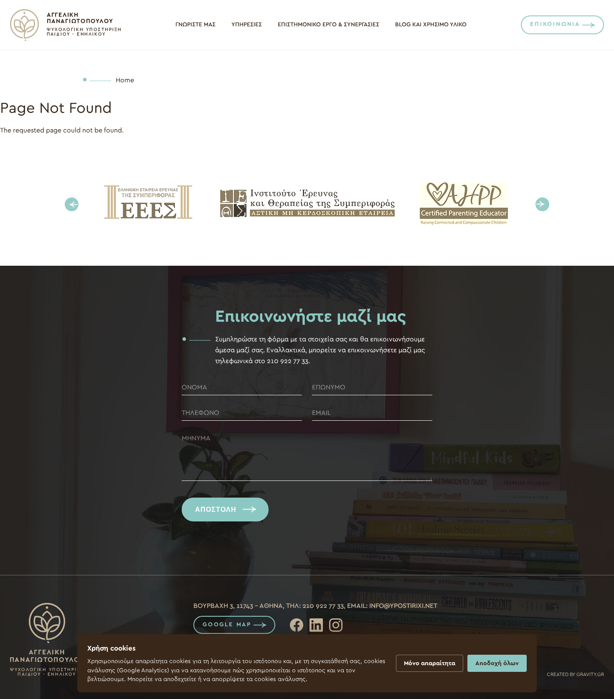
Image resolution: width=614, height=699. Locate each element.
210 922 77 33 (323, 605)
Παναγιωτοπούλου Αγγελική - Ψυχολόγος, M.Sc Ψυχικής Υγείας (65, 25)
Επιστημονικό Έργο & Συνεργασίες (328, 25)
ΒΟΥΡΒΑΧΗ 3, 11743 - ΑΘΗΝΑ (238, 605)
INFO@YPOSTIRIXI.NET (403, 605)
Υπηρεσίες (246, 25)
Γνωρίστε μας (195, 25)
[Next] (542, 204)
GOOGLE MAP (227, 625)
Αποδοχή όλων (497, 663)
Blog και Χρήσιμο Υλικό (431, 25)
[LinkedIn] (316, 625)
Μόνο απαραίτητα (429, 663)
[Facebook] (296, 625)
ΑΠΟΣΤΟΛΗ (215, 509)
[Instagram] (336, 625)
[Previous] (72, 204)
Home (125, 80)
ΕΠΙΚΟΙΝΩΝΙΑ (555, 24)
